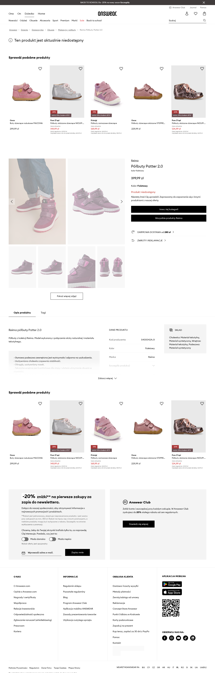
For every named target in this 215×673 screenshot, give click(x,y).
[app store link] (172, 592)
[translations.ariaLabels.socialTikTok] (185, 638)
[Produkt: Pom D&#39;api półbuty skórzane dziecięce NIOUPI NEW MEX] (67, 91)
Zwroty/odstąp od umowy (126, 597)
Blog (65, 597)
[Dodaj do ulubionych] (40, 68)
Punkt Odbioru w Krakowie (126, 614)
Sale (82, 20)
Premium (64, 20)
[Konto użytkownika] (187, 13)
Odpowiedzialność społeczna (29, 614)
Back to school (94, 20)
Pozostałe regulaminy (74, 591)
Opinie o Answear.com (25, 591)
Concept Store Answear (125, 608)
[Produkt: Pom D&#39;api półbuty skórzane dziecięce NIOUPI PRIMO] (188, 91)
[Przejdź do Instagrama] (171, 638)
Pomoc (116, 637)
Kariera (17, 631)
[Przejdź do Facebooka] (164, 638)
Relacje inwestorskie (24, 608)
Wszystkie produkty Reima (168, 218)
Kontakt (117, 642)
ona (11, 13)
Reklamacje (119, 603)
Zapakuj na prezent (123, 625)
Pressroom (19, 625)
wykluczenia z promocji (32, 524)
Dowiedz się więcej (138, 524)
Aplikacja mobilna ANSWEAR (78, 608)
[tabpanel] (108, 349)
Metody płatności (122, 591)
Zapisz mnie (77, 552)
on (19, 13)
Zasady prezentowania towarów (79, 614)
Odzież (23, 20)
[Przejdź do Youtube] (178, 638)
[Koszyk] (204, 13)
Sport (55, 20)
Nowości (13, 20)
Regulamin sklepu (72, 586)
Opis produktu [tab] (22, 312)
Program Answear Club (75, 603)
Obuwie (33, 20)
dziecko (29, 13)
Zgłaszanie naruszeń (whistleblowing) (33, 620)
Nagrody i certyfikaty (25, 597)
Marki (74, 20)
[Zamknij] (203, 2)
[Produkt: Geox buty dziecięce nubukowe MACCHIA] (26, 91)
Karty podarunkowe (123, 620)
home (41, 13)
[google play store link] (172, 584)
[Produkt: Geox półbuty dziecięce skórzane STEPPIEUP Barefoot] (148, 91)
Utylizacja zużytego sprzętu (77, 620)
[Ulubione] (196, 13)
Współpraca (20, 603)
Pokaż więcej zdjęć (66, 296)
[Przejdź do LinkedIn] (192, 638)
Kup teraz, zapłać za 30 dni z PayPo (131, 631)
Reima (135, 160)
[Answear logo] (107, 13)
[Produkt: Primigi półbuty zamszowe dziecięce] (107, 91)
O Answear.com (22, 586)
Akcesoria (45, 20)
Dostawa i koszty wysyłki (125, 586)
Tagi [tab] (43, 312)
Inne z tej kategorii (168, 209)
